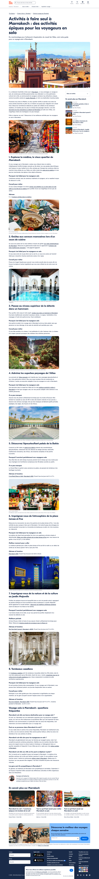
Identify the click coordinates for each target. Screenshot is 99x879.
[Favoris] (72, 2)
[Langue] (83, 2)
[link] (81, 105)
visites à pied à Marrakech (39, 758)
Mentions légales (50, 856)
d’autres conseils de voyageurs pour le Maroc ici (33, 623)
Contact (48, 854)
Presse (70, 860)
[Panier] (77, 2)
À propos (71, 854)
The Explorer (71, 864)
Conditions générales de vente (53, 862)
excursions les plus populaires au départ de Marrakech (25, 110)
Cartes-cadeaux (72, 862)
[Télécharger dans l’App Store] (39, 860)
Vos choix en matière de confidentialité (55, 860)
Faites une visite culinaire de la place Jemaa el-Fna (31, 537)
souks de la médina (48, 170)
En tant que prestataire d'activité (83, 854)
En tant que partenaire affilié (83, 862)
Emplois (70, 856)
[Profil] (88, 2)
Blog (70, 858)
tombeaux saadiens (16, 673)
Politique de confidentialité (43, 845)
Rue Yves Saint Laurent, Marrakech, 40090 (21, 629)
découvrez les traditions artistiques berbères (43, 604)
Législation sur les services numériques (55, 864)
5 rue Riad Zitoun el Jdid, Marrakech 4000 (21, 476)
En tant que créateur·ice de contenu (84, 858)
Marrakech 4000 (13, 554)
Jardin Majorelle (30, 98)
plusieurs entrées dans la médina (21, 197)
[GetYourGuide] (11, 3)
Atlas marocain (23, 377)
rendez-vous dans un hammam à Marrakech (45, 313)
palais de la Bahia (29, 447)
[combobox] (25, 2)
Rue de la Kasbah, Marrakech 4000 (19, 702)
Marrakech (35, 92)
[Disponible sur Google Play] (39, 855)
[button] (81, 105)
